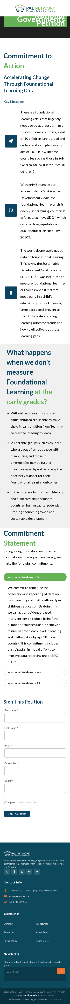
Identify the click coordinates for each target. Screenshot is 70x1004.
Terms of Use (42, 941)
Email (8, 745)
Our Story (8, 923)
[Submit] (61, 971)
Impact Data (42, 923)
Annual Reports (43, 932)
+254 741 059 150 (18, 902)
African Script (31, 995)
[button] (65, 8)
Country (9, 780)
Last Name (11, 728)
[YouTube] (29, 872)
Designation (11, 763)
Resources (9, 932)
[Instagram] (22, 872)
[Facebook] (14, 872)
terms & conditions (29, 802)
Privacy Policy (10, 941)
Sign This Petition (17, 813)
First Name (11, 710)
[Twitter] (7, 872)
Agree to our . (23, 802)
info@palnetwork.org (19, 896)
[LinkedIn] (37, 872)
